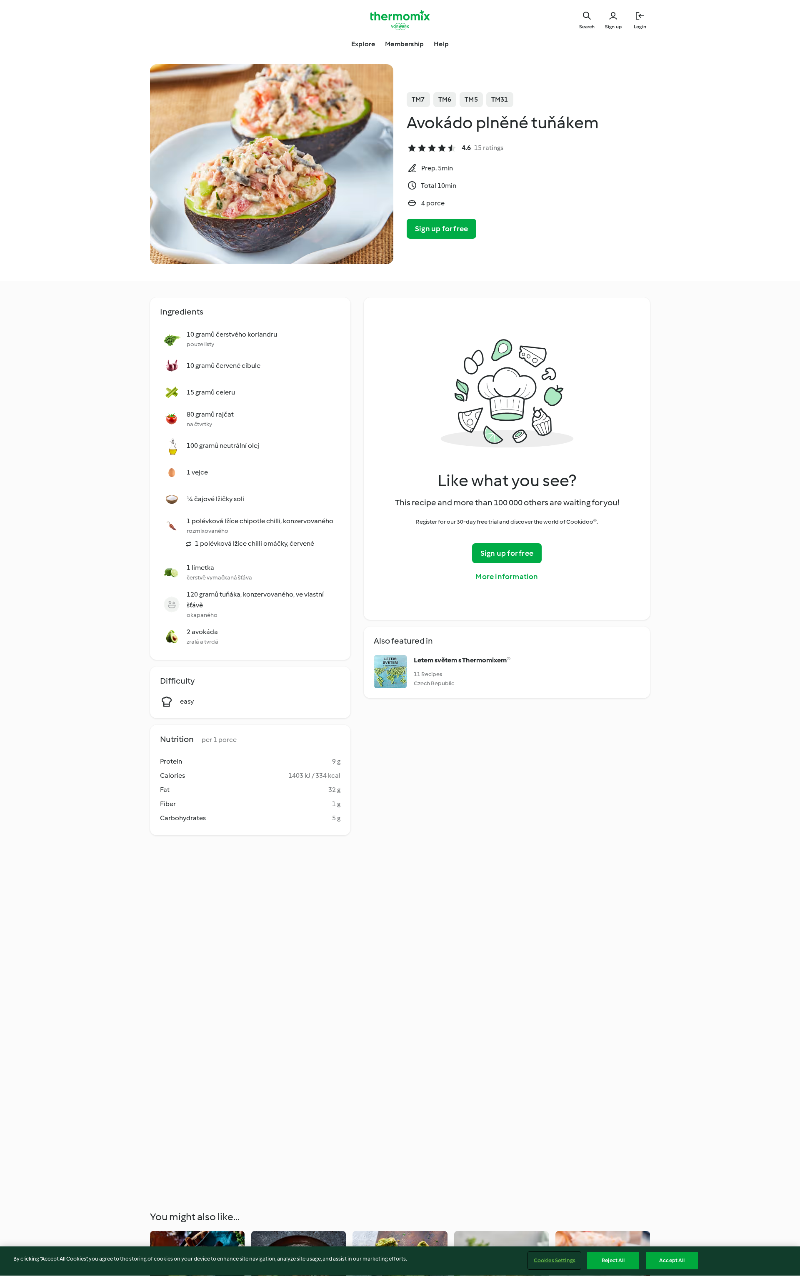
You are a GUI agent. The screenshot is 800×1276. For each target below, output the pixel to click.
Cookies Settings (554, 1260)
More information (506, 576)
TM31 (499, 99)
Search (587, 27)
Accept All (672, 1260)
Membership (404, 44)
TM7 (418, 99)
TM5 (471, 99)
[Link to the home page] (400, 20)
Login (640, 27)
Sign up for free (441, 228)
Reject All (613, 1260)
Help (441, 44)
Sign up (613, 27)
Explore (363, 44)
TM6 (445, 99)
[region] (400, 1261)
